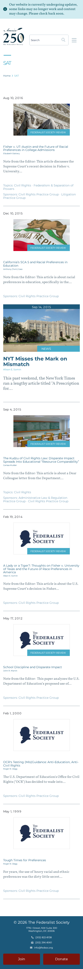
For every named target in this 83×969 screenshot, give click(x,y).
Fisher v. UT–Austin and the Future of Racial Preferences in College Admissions (35, 148)
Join (21, 959)
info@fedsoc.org (43, 947)
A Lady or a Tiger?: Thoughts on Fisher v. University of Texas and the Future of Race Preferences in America (41, 569)
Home (7, 75)
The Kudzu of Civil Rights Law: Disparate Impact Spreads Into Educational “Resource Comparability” (41, 460)
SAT (16, 75)
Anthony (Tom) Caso (13, 269)
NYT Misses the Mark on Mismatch (35, 361)
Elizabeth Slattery (11, 153)
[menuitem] (7, 76)
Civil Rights (23, 185)
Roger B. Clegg (10, 769)
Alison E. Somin (12, 369)
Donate (61, 959)
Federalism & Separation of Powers (38, 187)
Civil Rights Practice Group (39, 194)
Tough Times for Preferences (24, 860)
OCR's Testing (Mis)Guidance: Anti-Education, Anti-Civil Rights (41, 763)
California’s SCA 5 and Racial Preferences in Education (35, 263)
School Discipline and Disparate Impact (32, 667)
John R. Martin (10, 670)
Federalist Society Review (48, 132)
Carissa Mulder (10, 465)
